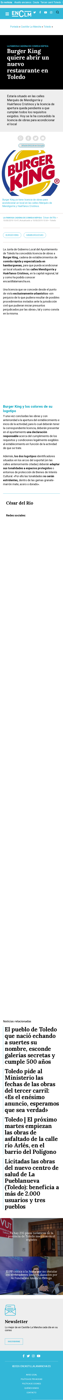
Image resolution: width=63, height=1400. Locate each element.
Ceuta (36, 2)
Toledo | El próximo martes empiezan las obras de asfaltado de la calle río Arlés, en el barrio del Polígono (31, 1135)
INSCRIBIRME (14, 1341)
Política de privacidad (31, 1379)
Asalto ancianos (22, 2)
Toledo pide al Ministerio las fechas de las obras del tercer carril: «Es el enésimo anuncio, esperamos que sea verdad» (32, 1090)
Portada (14, 26)
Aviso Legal (31, 1375)
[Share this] (28, 138)
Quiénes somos (31, 1388)
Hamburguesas (34, 235)
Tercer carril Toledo (51, 2)
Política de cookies (31, 1384)
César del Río (49, 217)
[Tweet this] (36, 138)
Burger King (12, 235)
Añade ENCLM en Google (32, 145)
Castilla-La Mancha (31, 26)
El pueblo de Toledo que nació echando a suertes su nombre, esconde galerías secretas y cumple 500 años (31, 1045)
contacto (31, 1393)
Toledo (47, 26)
